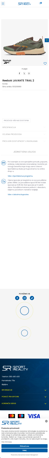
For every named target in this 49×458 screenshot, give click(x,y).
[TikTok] (32, 298)
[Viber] (29, 73)
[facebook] (17, 298)
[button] (45, 63)
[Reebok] (7, 62)
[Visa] (34, 416)
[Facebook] (19, 73)
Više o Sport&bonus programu (20, 176)
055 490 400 (14, 376)
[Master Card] (11, 416)
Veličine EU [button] (6, 98)
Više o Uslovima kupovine (18, 194)
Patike (5, 84)
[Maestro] (21, 416)
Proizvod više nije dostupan (16, 120)
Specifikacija (9, 127)
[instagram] (24, 298)
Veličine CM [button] (23, 98)
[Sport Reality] (24, 4)
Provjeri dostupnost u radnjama (20, 141)
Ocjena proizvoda (12, 134)
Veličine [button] (14, 98)
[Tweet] (24, 73)
